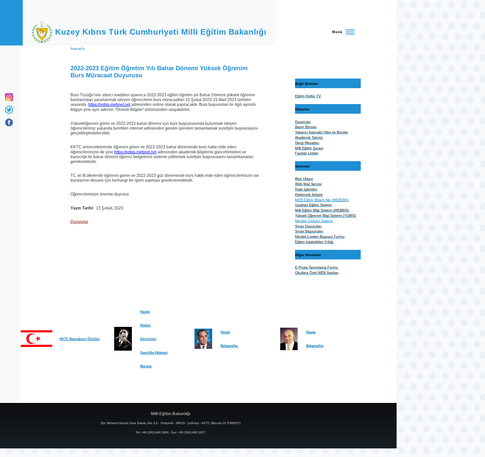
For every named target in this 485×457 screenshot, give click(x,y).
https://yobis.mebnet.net (109, 104)
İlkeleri (145, 325)
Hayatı (145, 312)
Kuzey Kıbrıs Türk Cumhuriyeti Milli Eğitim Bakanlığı (160, 31)
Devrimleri (148, 339)
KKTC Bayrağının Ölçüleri (80, 339)
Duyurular (79, 222)
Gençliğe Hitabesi (154, 352)
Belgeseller (229, 346)
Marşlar (146, 366)
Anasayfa (77, 49)
